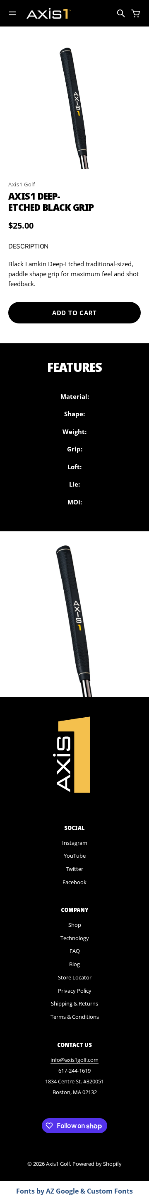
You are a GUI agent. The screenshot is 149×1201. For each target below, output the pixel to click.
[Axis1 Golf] (48, 13)
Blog (74, 964)
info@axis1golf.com (74, 1060)
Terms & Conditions (74, 1016)
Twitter (74, 869)
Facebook (74, 882)
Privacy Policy (74, 990)
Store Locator (74, 977)
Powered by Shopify (97, 1163)
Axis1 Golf (21, 184)
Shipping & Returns (74, 1003)
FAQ (75, 951)
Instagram (74, 842)
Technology (74, 938)
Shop (74, 924)
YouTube (75, 855)
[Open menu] (12, 13)
